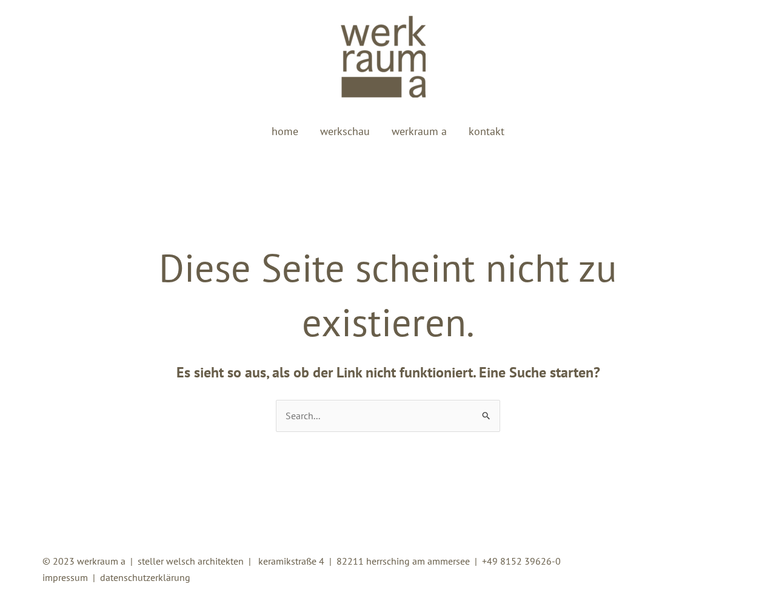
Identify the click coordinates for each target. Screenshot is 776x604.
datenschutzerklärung (145, 577)
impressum (65, 577)
